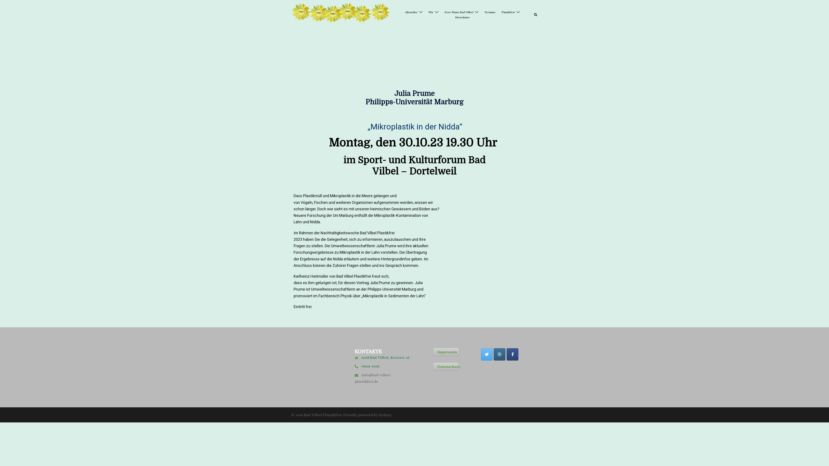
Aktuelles (411, 12)
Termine (489, 12)
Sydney (385, 414)
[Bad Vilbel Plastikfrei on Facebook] (512, 354)
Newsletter (462, 17)
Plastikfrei (508, 12)
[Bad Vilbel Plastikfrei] (341, 14)
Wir (431, 12)
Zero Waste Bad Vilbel (459, 12)
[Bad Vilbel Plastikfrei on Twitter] (487, 354)
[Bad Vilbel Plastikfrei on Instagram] (499, 354)
